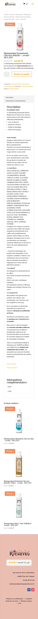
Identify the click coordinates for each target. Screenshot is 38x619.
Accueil (6, 14)
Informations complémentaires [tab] (16, 101)
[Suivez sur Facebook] (28, 589)
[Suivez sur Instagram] (32, 589)
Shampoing (19, 14)
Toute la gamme (12, 367)
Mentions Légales (26, 601)
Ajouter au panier (22, 74)
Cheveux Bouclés (27, 86)
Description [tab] (9, 97)
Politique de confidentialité (14, 599)
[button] (19, 563)
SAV (20, 603)
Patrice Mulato (16, 84)
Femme (12, 14)
